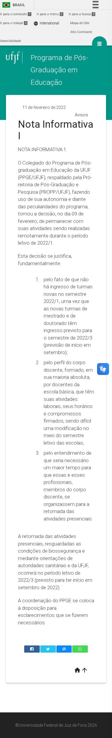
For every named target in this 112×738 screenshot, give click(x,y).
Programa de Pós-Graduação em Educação (59, 70)
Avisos (81, 114)
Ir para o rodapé (13, 23)
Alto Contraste (81, 32)
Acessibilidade (10, 41)
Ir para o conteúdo (15, 14)
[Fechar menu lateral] (99, 43)
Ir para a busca (81, 14)
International (46, 23)
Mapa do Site (79, 23)
